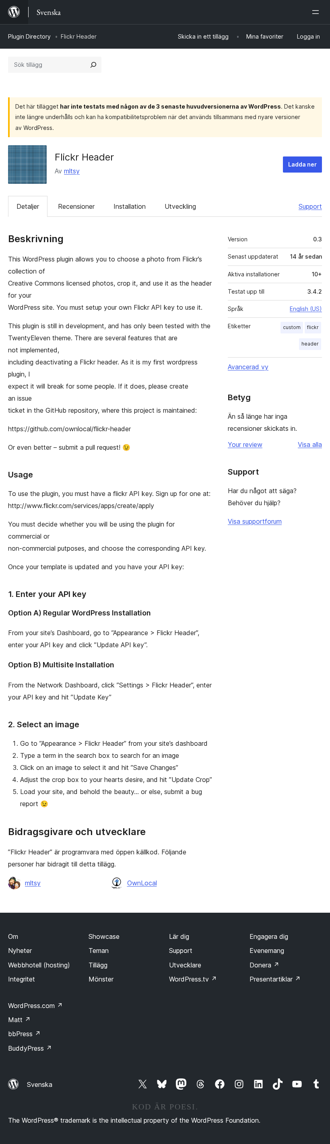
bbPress (24, 1034)
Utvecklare (185, 965)
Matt (19, 1020)
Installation (129, 206)
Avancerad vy (248, 367)
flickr (313, 327)
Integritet (21, 979)
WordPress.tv (193, 979)
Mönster (101, 979)
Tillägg (98, 965)
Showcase (104, 936)
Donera (264, 965)
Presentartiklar (275, 979)
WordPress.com (35, 1006)
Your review (245, 444)
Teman (99, 950)
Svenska (39, 1084)
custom (292, 327)
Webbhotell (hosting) (39, 965)
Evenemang (267, 950)
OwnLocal (142, 883)
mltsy (72, 171)
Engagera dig (269, 936)
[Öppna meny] (317, 12)
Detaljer (27, 206)
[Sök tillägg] (93, 65)
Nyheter (20, 950)
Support (310, 206)
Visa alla (310, 444)
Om (13, 936)
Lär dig (179, 936)
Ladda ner (302, 164)
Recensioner (76, 206)
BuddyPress (30, 1048)
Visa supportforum (255, 521)
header (310, 344)
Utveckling (180, 206)
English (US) (306, 308)
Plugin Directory (29, 36)
